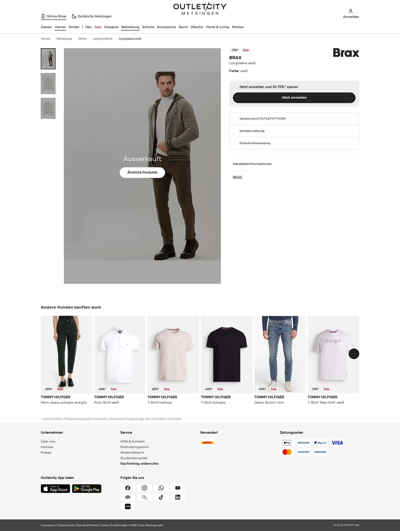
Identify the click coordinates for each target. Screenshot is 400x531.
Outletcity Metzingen (200, 9)
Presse (46, 452)
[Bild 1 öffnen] (48, 58)
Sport (183, 27)
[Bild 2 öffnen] (48, 83)
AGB (133, 525)
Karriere (47, 447)
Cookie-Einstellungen (114, 525)
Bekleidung (130, 27)
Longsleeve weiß (130, 39)
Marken (238, 27)
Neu (88, 27)
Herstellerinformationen (252, 164)
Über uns (48, 441)
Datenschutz (66, 525)
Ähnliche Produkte (142, 172)
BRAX (235, 57)
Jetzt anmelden (294, 97)
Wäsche (197, 27)
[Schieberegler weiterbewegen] (354, 353)
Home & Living (217, 27)
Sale (98, 27)
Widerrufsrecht (132, 452)
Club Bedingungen (151, 525)
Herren (45, 39)
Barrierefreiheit (87, 525)
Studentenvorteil (133, 458)
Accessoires (166, 27)
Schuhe (148, 27)
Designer (111, 27)
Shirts (82, 39)
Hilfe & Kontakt (132, 441)
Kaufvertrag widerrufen (139, 463)
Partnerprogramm (134, 447)
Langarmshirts (102, 39)
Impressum (48, 525)
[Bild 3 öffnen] (48, 108)
